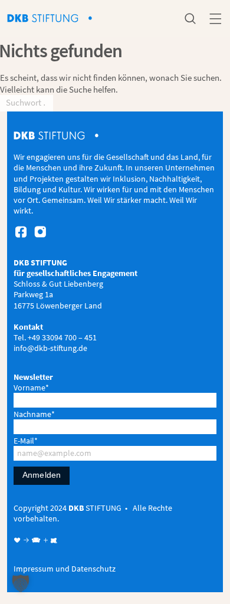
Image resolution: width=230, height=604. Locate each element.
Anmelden (41, 475)
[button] (20, 583)
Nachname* (34, 414)
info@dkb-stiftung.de (50, 348)
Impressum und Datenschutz (65, 568)
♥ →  (27, 540)
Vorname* (31, 387)
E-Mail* (26, 440)
